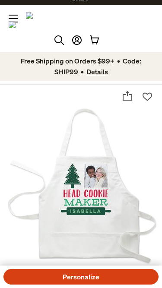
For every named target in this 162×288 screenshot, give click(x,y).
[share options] (127, 96)
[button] (77, 40)
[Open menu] (13, 18)
